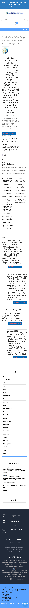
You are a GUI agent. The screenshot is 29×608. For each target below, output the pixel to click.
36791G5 (16, 141)
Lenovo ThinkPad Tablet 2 (10, 146)
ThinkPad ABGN (11, 149)
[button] (14, 29)
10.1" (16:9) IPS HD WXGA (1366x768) (10, 140)
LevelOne (5, 411)
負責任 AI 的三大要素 (7, 592)
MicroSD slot (14, 147)
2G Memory (5, 141)
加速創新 (5, 490)
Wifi (2, 151)
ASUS (4, 386)
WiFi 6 (5, 450)
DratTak (5, 399)
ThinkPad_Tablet (15, 36)
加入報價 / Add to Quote (9, 133)
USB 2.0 (17, 149)
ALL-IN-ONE (6, 379)
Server (5, 437)
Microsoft (5, 418)
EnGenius (5, 402)
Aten (4, 389)
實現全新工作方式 (6, 600)
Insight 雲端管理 (7, 408)
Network (5, 427)
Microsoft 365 (7, 421)
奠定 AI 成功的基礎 (6, 594)
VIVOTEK (5, 447)
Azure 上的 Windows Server (9, 482)
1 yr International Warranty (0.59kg (10, 137)
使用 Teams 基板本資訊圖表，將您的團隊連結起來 (14, 589)
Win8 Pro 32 (7, 151)
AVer (4, 392)
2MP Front (10, 141)
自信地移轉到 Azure (6, 598)
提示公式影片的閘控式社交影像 (9, 597)
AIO (4, 376)
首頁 (3, 36)
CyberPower (6, 395)
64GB (9, 143)
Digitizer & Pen (12, 144)
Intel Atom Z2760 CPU (10, 145)
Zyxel (4, 453)
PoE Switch (6, 434)
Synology (5, 440)
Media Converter (7, 415)
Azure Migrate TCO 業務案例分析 (10, 591)
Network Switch (7, 431)
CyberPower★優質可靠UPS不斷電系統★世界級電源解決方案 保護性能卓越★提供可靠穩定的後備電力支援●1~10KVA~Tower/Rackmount (14, 478)
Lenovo (8, 36)
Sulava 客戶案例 (6, 595)
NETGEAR (6, 424)
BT (7, 144)
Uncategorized (7, 443)
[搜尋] (24, 19)
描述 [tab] (5, 155)
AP (4, 382)
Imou (4, 405)
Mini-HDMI (4, 149)
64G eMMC (5, 143)
